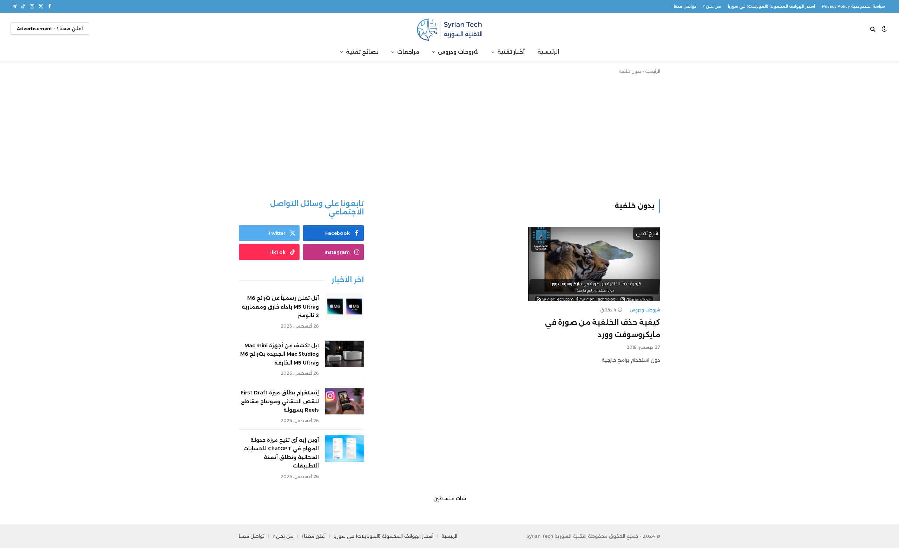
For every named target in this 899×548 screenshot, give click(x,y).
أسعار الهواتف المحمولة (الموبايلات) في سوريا (771, 6)
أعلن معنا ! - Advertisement (50, 28)
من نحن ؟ (712, 6)
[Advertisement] (449, 135)
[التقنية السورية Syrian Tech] (449, 29)
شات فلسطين (449, 498)
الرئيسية (548, 52)
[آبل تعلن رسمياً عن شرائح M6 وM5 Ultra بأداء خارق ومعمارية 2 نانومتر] (344, 306)
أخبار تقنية (511, 52)
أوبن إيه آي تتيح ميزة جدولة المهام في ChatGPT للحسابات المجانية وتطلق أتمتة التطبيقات (281, 453)
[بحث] (873, 29)
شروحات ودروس (458, 52)
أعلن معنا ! (314, 536)
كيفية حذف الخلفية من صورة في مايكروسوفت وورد (602, 328)
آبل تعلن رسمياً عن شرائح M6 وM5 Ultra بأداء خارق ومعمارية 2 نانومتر (280, 306)
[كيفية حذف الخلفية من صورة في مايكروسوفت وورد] (594, 264)
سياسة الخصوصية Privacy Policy (853, 6)
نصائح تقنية (362, 52)
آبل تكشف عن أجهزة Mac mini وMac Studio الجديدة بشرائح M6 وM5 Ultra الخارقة (279, 354)
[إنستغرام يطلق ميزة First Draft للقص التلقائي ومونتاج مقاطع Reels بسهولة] (344, 401)
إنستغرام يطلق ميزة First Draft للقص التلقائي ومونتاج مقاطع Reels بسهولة (280, 401)
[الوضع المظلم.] (884, 29)
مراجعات (408, 52)
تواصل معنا (685, 6)
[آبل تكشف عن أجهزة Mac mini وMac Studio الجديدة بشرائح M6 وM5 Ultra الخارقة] (344, 354)
